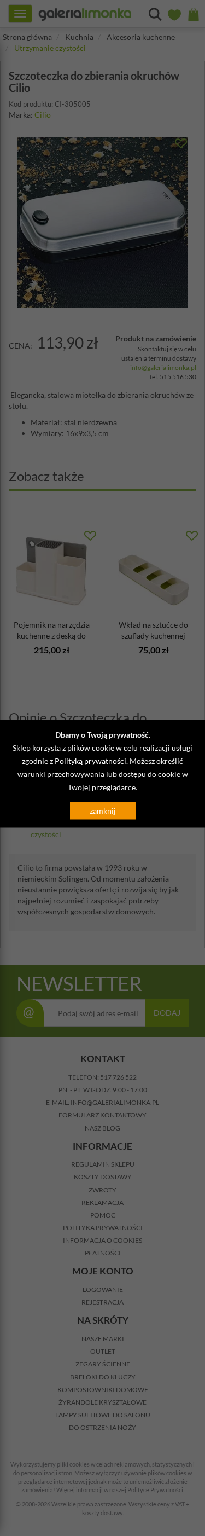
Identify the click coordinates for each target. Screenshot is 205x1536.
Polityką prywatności (90, 760)
